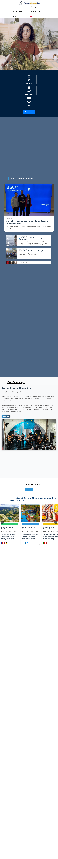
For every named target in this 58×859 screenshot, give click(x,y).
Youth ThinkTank (35, 11)
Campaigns (34, 7)
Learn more (6, 416)
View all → (29, 490)
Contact (15, 16)
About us (15, 7)
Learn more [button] (29, 112)
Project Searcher (17, 11)
